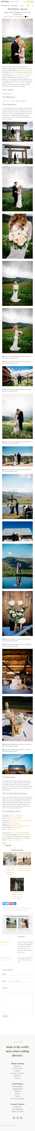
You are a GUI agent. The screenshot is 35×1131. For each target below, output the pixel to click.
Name (4, 974)
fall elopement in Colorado (13, 840)
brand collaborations (29, 1)
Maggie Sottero (13, 72)
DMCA (17, 1071)
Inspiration (17, 1107)
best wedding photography (14, 908)
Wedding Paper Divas (15, 824)
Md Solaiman (5, 958)
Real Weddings (17, 1109)
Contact (17, 1078)
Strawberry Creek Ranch (20, 75)
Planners (17, 1091)
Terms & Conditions (17, 1073)
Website (5, 988)
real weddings (17, 910)
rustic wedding (24, 910)
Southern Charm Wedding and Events (19, 74)
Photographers (17, 1086)
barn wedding (5, 908)
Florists (17, 1096)
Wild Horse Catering (13, 822)
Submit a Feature (17, 1112)
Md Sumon (4, 942)
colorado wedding (23, 908)
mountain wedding (10, 910)
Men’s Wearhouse (17, 827)
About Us (17, 1066)
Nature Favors (11, 829)
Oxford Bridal (26, 826)
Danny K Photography (20, 82)
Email (10, 981)
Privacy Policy (17, 1068)
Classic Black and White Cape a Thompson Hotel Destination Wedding (24, 868)
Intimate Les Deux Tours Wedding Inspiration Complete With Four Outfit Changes (17, 895)
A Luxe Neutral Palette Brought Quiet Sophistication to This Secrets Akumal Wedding (10, 870)
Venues (17, 1094)
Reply (2, 944)
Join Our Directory (17, 1099)
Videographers (17, 1089)
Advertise (17, 1076)
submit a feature (30, 2)
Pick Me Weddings (24, 70)
